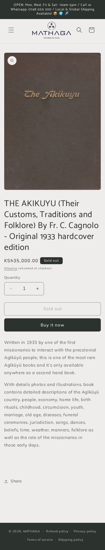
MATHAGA (31, 531)
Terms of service (40, 540)
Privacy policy (85, 531)
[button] (11, 30)
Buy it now (52, 325)
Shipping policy (70, 540)
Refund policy (57, 531)
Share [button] (16, 481)
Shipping (10, 268)
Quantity (12, 277)
